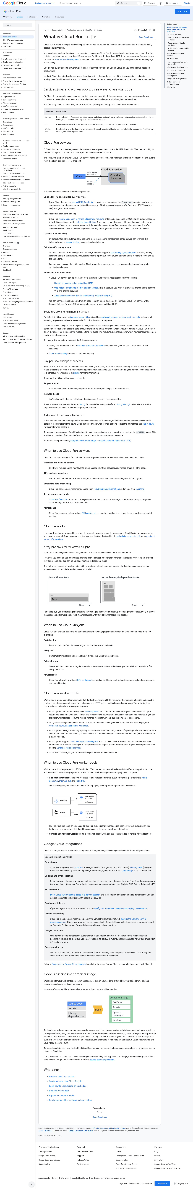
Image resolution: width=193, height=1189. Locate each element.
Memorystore (136, 867)
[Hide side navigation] (31, 1184)
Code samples (122, 1160)
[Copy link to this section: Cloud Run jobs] (68, 526)
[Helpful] (150, 30)
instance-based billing (85, 222)
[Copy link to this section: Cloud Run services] (74, 142)
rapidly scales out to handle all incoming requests (81, 219)
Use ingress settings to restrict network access (76, 288)
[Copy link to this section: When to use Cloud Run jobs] (87, 625)
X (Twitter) (158, 1160)
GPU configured (89, 513)
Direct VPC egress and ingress (84, 741)
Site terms (65, 1178)
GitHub (118, 1152)
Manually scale (92, 711)
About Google (44, 1178)
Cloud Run (14, 11)
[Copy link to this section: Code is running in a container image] (98, 974)
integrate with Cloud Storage (83, 440)
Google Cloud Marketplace (49, 1160)
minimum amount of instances (91, 345)
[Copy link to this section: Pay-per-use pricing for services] (85, 361)
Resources (59, 17)
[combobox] (128, 3)
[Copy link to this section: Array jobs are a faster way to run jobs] (92, 547)
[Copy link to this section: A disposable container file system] (88, 415)
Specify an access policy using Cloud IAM (73, 283)
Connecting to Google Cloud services (69, 964)
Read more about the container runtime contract (70, 1100)
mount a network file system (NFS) (115, 440)
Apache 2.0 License (45, 1131)
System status (83, 1164)
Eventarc (140, 489)
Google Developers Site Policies (81, 1131)
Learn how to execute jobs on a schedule (68, 1086)
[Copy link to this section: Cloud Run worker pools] (81, 693)
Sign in (187, 3)
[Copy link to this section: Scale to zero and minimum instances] (91, 311)
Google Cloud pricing (46, 1156)
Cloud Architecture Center (126, 1164)
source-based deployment (67, 59)
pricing (76, 373)
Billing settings (123, 404)
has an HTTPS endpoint (82, 202)
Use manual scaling (58, 353)
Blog (156, 1152)
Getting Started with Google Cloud (130, 1156)
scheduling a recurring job (128, 536)
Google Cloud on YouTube (165, 1164)
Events (157, 1156)
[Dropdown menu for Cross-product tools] (81, 3)
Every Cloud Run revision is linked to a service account (75, 895)
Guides (20, 17)
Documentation (58, 30)
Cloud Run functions (58, 499)
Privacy (55, 1178)
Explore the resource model (61, 1095)
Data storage (128, 870)
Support (80, 1156)
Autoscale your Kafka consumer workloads (68, 726)
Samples (46, 17)
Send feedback (146, 37)
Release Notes (83, 1160)
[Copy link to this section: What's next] (63, 1070)
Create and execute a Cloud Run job (65, 1081)
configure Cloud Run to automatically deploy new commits (120, 908)
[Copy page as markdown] (95, 37)
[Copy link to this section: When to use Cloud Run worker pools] (100, 762)
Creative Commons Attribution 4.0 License (110, 1128)
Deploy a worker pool (59, 1090)
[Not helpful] (154, 30)
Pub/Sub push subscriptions (107, 489)
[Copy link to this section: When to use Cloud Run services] (93, 450)
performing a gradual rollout (123, 252)
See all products (45, 1152)
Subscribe (162, 1183)
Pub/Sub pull (65, 781)
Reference (33, 17)
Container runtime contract (68, 748)
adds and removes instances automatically (120, 317)
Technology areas (43, 3)
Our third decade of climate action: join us (108, 1178)
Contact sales (44, 1164)
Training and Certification (126, 1168)
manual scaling (72, 242)
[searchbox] (17, 25)
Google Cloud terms (80, 1178)
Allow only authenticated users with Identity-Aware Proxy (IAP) (83, 295)
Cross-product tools (68, 3)
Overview (7, 17)
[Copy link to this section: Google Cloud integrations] (84, 844)
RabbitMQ (80, 781)
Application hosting (74, 30)
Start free (182, 11)
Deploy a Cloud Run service (61, 1076)
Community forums (85, 1152)
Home (46, 30)
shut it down (148, 424)
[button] (17, 46)
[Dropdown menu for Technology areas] (54, 3)
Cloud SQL (79, 867)
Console (151, 3)
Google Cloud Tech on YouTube (167, 1168)
